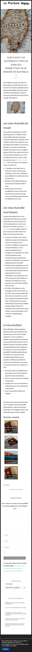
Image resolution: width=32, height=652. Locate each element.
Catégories (9, 584)
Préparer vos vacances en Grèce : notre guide (15, 603)
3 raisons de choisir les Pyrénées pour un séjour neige (15, 619)
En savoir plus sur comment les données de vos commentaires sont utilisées (14, 568)
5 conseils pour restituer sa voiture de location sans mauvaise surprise (15, 613)
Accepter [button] (5, 649)
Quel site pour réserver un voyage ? (15, 608)
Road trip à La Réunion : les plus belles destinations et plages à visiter (15, 625)
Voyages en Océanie (16, 489)
